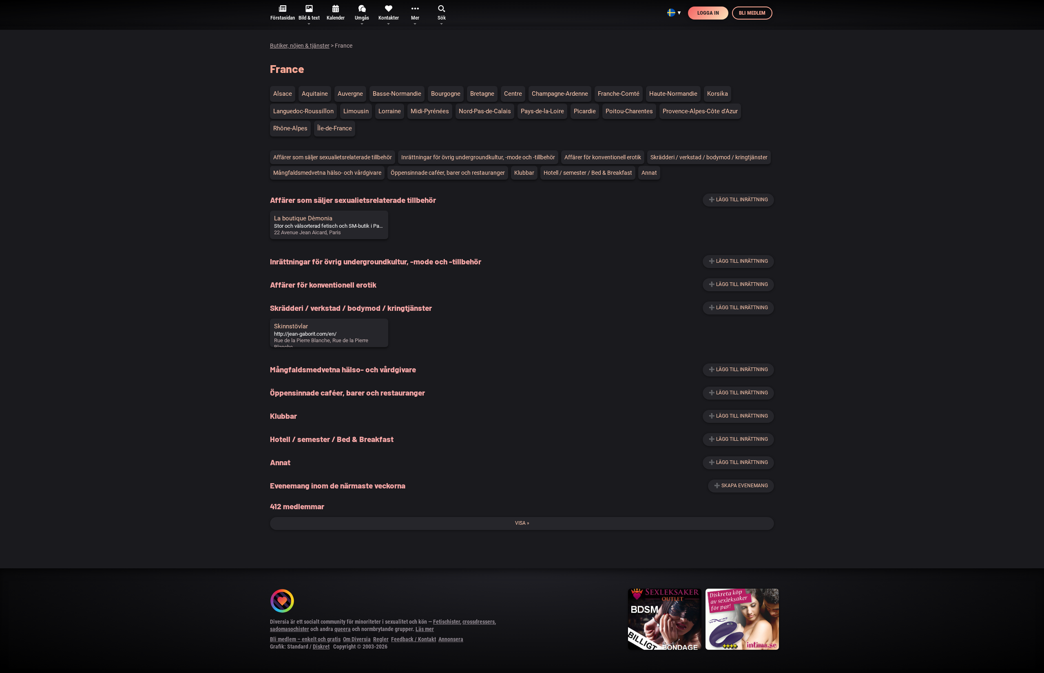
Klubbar (524, 172)
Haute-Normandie (673, 93)
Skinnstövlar (291, 326)
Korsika (717, 93)
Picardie (585, 111)
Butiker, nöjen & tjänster (300, 45)
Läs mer (425, 629)
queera (342, 629)
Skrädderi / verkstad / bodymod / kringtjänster (709, 157)
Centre (513, 93)
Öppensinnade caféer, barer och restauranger (448, 172)
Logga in (708, 13)
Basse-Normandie (397, 93)
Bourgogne (445, 93)
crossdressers (478, 621)
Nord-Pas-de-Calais (485, 111)
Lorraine (389, 111)
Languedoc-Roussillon (303, 111)
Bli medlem (752, 13)
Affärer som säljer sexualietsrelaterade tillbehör (332, 157)
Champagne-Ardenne (560, 93)
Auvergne (350, 93)
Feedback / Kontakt (413, 639)
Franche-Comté (618, 93)
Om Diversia (357, 639)
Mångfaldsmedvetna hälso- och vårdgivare (327, 172)
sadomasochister (289, 629)
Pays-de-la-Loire (542, 111)
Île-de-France (334, 128)
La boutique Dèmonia (303, 218)
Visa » (522, 523)
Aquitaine (315, 93)
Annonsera (450, 639)
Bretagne (482, 93)
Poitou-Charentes (629, 111)
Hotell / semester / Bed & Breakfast (588, 172)
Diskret (321, 646)
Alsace (282, 93)
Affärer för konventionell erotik (602, 157)
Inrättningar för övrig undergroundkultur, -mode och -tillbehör (478, 157)
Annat (649, 172)
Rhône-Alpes (290, 128)
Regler (381, 639)
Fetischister (446, 621)
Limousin (356, 111)
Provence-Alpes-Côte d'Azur (700, 111)
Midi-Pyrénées (430, 111)
